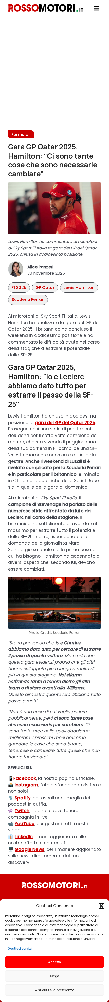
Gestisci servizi (20, 948)
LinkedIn (24, 837)
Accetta (54, 962)
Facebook (24, 778)
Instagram (26, 785)
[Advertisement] (54, 76)
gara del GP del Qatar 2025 (65, 423)
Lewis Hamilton (79, 287)
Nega (54, 976)
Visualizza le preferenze (54, 990)
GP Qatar (45, 287)
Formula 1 (21, 134)
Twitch (22, 811)
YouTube (24, 824)
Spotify (23, 798)
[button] (101, 906)
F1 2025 (19, 287)
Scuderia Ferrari (28, 300)
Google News (29, 849)
